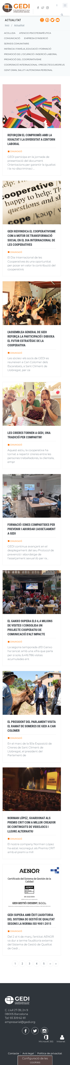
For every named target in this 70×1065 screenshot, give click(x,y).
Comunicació (12, 38)
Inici (7, 25)
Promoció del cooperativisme (23, 59)
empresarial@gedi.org (20, 1022)
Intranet (61, 1041)
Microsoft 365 (46, 1041)
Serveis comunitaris (16, 43)
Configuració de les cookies (35, 1060)
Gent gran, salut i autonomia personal (28, 70)
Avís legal (28, 1053)
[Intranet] (62, 1035)
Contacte (13, 1053)
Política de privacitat (49, 1053)
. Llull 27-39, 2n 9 (16, 1010)
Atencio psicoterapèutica (35, 33)
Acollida (9, 33)
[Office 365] (46, 1037)
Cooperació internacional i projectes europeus (34, 64)
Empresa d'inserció (36, 38)
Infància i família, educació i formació (27, 48)
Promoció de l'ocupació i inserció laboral (30, 54)
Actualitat (19, 25)
